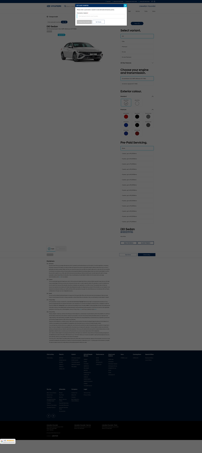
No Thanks (98, 22)
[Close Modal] (125, 5)
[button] (101, 226)
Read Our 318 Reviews (9, 442)
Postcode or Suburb (82, 13)
